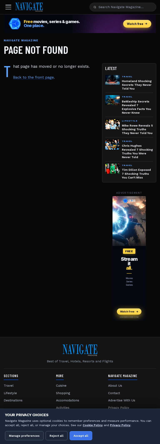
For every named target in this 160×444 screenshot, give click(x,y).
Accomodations (67, 400)
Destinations (13, 400)
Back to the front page (33, 77)
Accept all (81, 435)
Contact (114, 393)
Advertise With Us (121, 400)
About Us (115, 385)
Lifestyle (10, 393)
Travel (9, 385)
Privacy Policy (118, 408)
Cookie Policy (93, 425)
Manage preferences (24, 435)
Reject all (57, 435)
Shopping (63, 393)
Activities (62, 408)
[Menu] (8, 7)
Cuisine (61, 385)
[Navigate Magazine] (29, 7)
